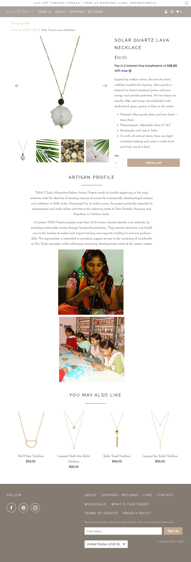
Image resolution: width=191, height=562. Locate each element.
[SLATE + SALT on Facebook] (12, 507)
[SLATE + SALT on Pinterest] (24, 507)
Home (14, 30)
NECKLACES (30, 30)
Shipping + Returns (119, 495)
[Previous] (17, 86)
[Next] (105, 86)
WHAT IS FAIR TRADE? (130, 504)
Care (147, 495)
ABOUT (60, 12)
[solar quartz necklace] (61, 85)
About (90, 495)
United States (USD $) (104, 544)
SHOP (43, 12)
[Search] (172, 11)
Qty (117, 155)
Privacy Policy (137, 513)
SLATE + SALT (175, 541)
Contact (165, 495)
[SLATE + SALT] (20, 11)
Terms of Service (101, 513)
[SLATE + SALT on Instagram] (36, 507)
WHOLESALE (95, 504)
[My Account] (166, 11)
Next (27, 23)
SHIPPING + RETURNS (86, 12)
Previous (16, 23)
